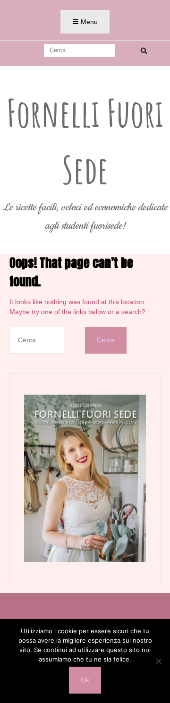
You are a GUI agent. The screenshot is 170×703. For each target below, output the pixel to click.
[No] (158, 661)
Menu (89, 21)
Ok (85, 680)
